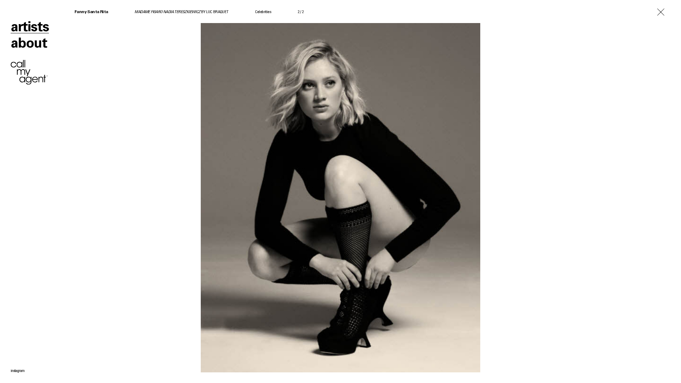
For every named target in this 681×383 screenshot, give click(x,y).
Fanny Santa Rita (91, 12)
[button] (170, 191)
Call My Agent (29, 72)
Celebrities (263, 12)
